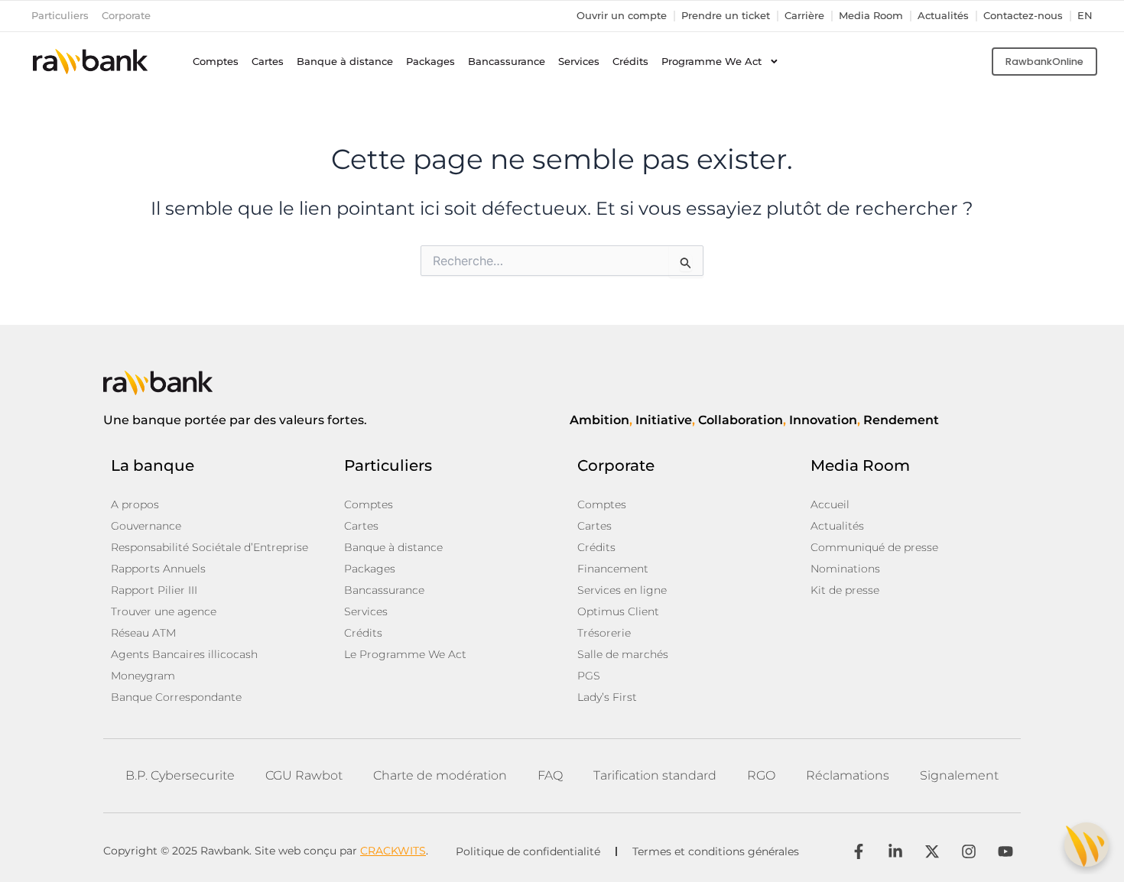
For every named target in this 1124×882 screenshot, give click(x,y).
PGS (588, 676)
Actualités (943, 15)
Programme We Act (711, 61)
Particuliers (60, 15)
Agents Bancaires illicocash (184, 654)
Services (578, 61)
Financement (612, 569)
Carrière (804, 15)
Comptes (216, 61)
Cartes (268, 61)
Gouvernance (146, 526)
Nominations (845, 569)
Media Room (871, 15)
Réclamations (847, 775)
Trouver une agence (163, 611)
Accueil (830, 504)
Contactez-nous (1023, 15)
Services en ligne (622, 590)
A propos (135, 504)
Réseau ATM (143, 633)
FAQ (550, 775)
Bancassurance (506, 61)
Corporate (126, 15)
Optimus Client (618, 611)
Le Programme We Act (405, 654)
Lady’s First (607, 697)
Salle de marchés (622, 654)
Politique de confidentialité (528, 851)
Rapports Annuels (158, 569)
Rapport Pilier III (154, 590)
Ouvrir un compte (622, 15)
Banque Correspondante (176, 697)
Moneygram (143, 676)
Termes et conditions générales (715, 851)
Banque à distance (345, 61)
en (1085, 15)
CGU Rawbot (304, 775)
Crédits (630, 61)
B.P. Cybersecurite (180, 775)
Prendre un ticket (725, 15)
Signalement (959, 775)
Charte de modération (440, 775)
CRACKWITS (393, 851)
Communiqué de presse (874, 547)
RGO (761, 775)
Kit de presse (845, 590)
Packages (430, 61)
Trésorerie (604, 633)
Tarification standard (654, 775)
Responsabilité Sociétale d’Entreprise (209, 547)
